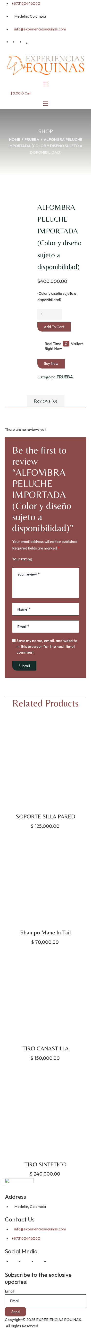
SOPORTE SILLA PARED (45, 816)
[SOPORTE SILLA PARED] (45, 765)
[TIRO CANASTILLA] (45, 997)
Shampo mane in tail (45, 932)
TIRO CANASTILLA (46, 1048)
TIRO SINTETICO (45, 1164)
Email (9, 1291)
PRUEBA (32, 139)
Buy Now (51, 363)
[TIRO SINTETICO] (45, 1113)
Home (14, 139)
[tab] (45, 401)
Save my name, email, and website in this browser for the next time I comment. (47, 646)
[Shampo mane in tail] (45, 881)
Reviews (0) (45, 401)
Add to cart (54, 326)
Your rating (22, 558)
